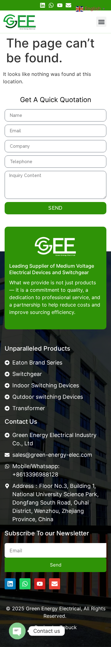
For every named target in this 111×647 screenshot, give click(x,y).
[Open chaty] (17, 631)
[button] (101, 22)
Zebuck (68, 627)
